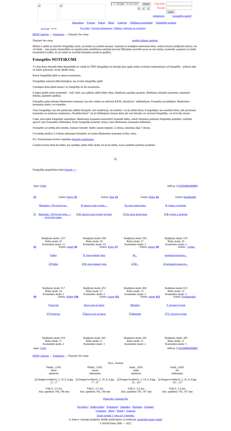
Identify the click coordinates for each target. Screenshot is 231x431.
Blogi (111, 22)
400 (191, 185)
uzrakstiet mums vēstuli (149, 419)
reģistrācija (158, 16)
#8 (157, 246)
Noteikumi (112, 406)
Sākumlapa (78, 22)
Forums (91, 22)
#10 (76, 296)
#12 (158, 296)
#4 (157, 197)
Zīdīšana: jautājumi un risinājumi (130, 28)
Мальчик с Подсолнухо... (53, 205)
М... (135, 255)
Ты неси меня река (135, 205)
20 (182, 185)
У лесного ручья (175, 305)
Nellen (69, 296)
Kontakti (149, 406)
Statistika (125, 406)
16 (180, 185)
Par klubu (85, 28)
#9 (34, 296)
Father (53, 255)
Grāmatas (101, 410)
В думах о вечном (175, 205)
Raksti (101, 22)
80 (188, 185)
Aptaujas (130, 410)
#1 (34, 197)
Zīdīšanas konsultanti (141, 22)
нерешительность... (176, 255)
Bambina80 (189, 197)
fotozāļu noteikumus (83, 139)
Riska (152, 197)
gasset (70, 246)
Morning (135, 305)
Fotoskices (58, 34)
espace (151, 246)
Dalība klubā (97, 406)
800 (195, 185)
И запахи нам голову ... (94, 205)
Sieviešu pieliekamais (101, 28)
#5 (34, 246)
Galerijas (122, 22)
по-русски (45, 28)
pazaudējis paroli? (182, 16)
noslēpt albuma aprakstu (145, 40)
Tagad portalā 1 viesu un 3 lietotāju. (116, 415)
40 (185, 185)
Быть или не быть (94, 305)
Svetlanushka (189, 296)
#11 (117, 296)
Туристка (53, 305)
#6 (75, 246)
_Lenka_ (191, 246)
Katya (70, 197)
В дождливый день (94, 255)
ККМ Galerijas (41, 34)
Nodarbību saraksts (166, 22)
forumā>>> (70, 169)
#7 (116, 246)
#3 (116, 197)
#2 (75, 197)
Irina (111, 197)
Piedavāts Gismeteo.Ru (115, 398)
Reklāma (137, 406)
